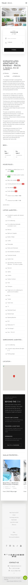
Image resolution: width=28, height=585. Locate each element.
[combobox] (15, 43)
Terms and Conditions (14, 537)
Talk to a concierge (13, 445)
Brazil (14, 515)
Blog (14, 532)
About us (14, 524)
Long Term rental (14, 522)
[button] (14, 144)
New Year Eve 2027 (14, 512)
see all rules (6, 204)
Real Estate (14, 519)
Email (14, 49)
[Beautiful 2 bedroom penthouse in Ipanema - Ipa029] (11, 470)
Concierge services (14, 517)
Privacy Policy (14, 534)
